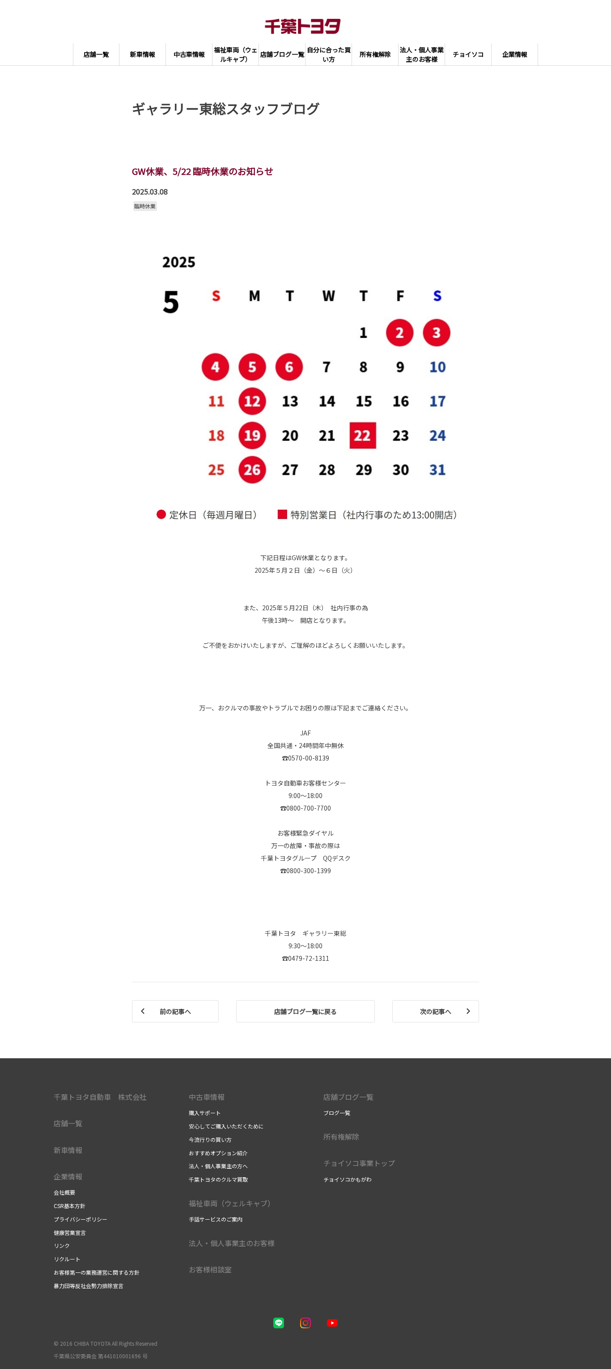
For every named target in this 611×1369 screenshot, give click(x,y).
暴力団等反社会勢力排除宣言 (88, 1285)
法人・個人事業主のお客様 (232, 1243)
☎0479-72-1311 (305, 958)
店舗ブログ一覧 (348, 1096)
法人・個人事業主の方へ (218, 1166)
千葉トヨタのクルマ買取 (218, 1179)
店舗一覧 (68, 1123)
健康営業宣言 (70, 1232)
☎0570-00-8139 (305, 757)
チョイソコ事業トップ (359, 1163)
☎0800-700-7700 (305, 807)
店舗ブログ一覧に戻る (305, 1011)
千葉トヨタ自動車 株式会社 (100, 1096)
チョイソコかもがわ (347, 1179)
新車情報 (68, 1150)
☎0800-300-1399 (305, 870)
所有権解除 (341, 1136)
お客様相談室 (210, 1269)
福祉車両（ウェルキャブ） (232, 1203)
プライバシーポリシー (80, 1219)
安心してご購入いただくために (226, 1126)
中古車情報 (207, 1096)
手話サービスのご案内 (215, 1219)
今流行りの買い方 (210, 1139)
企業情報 (68, 1176)
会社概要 (64, 1192)
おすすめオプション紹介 (218, 1153)
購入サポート (205, 1112)
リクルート (67, 1259)
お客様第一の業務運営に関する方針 (97, 1272)
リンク (62, 1245)
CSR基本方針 (69, 1205)
